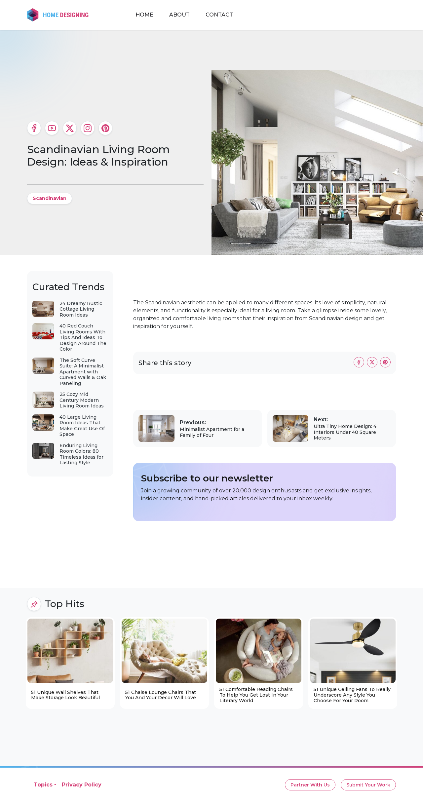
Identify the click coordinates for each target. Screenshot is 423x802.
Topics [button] (43, 785)
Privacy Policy (81, 785)
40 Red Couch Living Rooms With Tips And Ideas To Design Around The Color (82, 337)
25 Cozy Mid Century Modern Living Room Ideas (81, 400)
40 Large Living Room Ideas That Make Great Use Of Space (82, 426)
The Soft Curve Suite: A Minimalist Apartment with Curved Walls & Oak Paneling (82, 371)
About (179, 15)
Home (144, 15)
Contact (219, 15)
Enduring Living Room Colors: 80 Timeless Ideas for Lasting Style (81, 454)
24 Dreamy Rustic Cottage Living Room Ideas (80, 309)
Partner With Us (310, 785)
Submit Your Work (368, 785)
